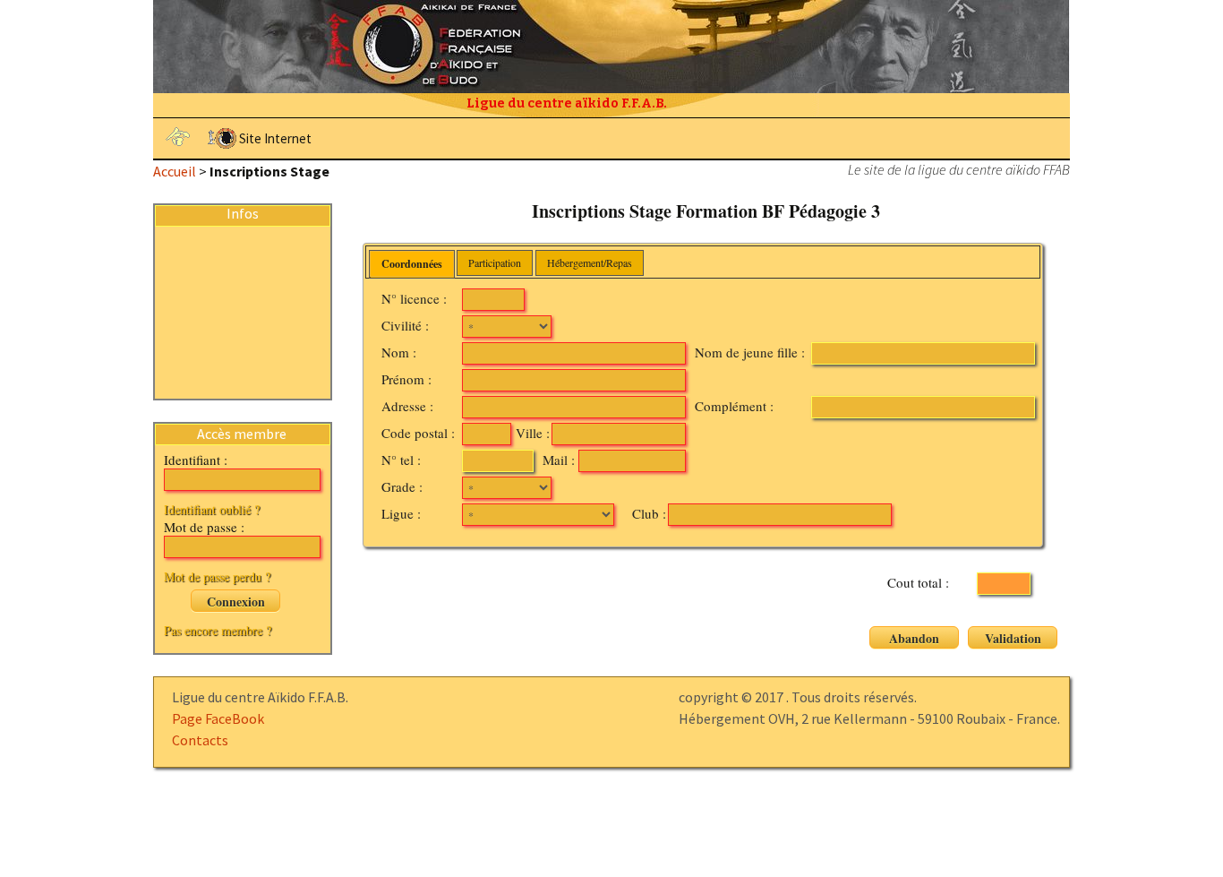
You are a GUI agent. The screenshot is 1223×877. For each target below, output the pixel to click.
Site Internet (275, 138)
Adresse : (407, 406)
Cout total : (918, 582)
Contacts (200, 740)
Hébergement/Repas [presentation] (589, 262)
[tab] (412, 264)
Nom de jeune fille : (750, 352)
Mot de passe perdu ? (217, 576)
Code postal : (418, 433)
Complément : (734, 406)
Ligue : (401, 513)
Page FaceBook (218, 718)
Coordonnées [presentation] (411, 263)
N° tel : (401, 460)
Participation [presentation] (494, 262)
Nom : (398, 352)
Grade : (402, 486)
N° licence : (414, 298)
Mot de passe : (204, 527)
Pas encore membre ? (217, 630)
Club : (649, 513)
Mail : (559, 460)
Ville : (533, 433)
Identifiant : (195, 460)
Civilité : (405, 325)
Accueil (174, 171)
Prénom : (406, 379)
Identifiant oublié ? (212, 509)
